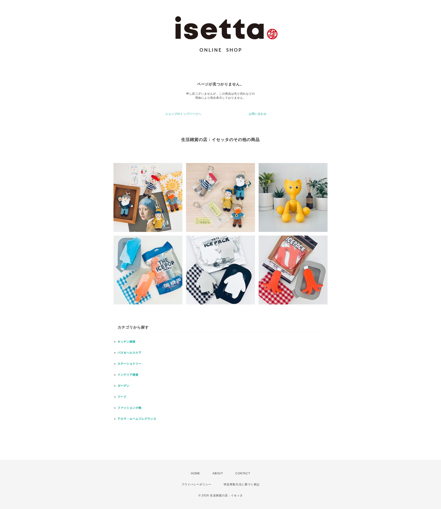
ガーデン (124, 385)
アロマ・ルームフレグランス (137, 418)
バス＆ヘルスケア (129, 352)
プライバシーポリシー (196, 484)
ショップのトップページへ (183, 113)
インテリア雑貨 (128, 374)
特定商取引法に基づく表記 (242, 484)
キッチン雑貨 (127, 341)
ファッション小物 (129, 407)
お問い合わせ (258, 113)
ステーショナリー (129, 363)
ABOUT (217, 473)
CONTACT (242, 473)
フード (122, 396)
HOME (195, 473)
